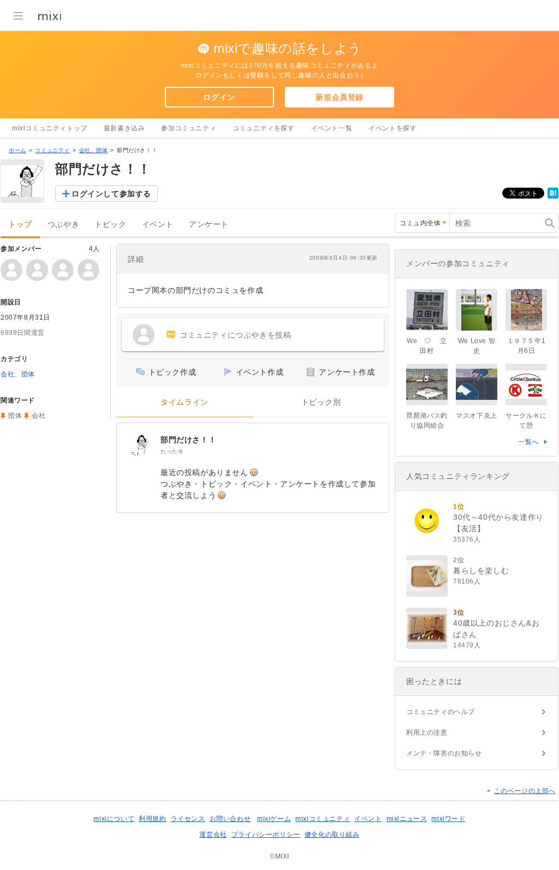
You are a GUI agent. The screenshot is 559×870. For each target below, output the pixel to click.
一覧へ (528, 442)
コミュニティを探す (263, 128)
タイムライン (184, 402)
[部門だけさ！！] (139, 445)
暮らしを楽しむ (481, 570)
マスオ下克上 (476, 415)
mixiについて (113, 819)
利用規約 (152, 819)
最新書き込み (124, 128)
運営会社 (213, 834)
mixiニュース (406, 819)
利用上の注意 (427, 732)
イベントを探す (392, 128)
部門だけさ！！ (188, 439)
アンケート (209, 224)
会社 (38, 415)
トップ (20, 224)
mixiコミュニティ (322, 819)
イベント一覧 (332, 128)
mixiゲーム (274, 819)
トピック (110, 224)
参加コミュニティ (188, 128)
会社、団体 (93, 150)
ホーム (17, 150)
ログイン (219, 97)
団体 (15, 415)
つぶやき (63, 224)
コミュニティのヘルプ (440, 712)
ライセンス (188, 819)
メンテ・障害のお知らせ (444, 753)
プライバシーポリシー (265, 834)
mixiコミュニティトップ (49, 128)
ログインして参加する (111, 193)
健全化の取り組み (332, 834)
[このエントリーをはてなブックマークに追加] (553, 196)
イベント (158, 224)
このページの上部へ (525, 791)
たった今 (171, 451)
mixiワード (448, 819)
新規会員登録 (340, 97)
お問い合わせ (230, 819)
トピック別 (321, 402)
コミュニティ (52, 150)
